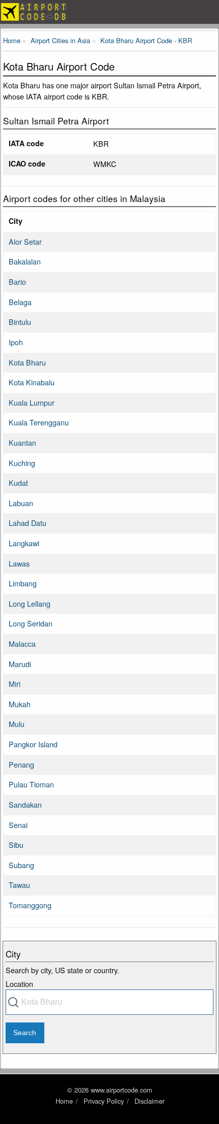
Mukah (20, 704)
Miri (14, 683)
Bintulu (20, 321)
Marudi (20, 663)
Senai (18, 824)
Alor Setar (25, 241)
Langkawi (24, 543)
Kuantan (22, 442)
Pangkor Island (33, 744)
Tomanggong (30, 905)
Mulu (16, 723)
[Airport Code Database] (109, 12)
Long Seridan (30, 623)
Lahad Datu (27, 522)
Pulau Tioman (31, 784)
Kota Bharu (27, 362)
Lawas (19, 563)
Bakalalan (25, 261)
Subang (21, 864)
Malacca (22, 643)
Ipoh (16, 342)
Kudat (18, 482)
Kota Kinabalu (31, 382)
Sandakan (25, 804)
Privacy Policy (104, 1101)
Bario (17, 281)
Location (19, 983)
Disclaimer (149, 1101)
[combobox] (109, 1002)
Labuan (21, 503)
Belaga (20, 301)
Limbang (23, 583)
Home (64, 1101)
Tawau (19, 884)
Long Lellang (29, 603)
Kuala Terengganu (39, 422)
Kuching (22, 462)
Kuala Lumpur (31, 402)
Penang (21, 764)
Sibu (16, 844)
